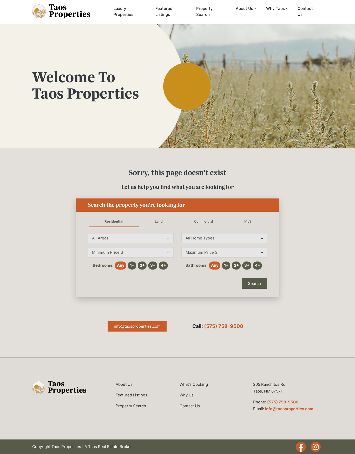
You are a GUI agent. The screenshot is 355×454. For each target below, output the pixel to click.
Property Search (204, 11)
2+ (142, 265)
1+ (132, 265)
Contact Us (305, 11)
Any (120, 265)
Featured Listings (163, 11)
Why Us (187, 395)
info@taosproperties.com (137, 326)
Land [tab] (159, 221)
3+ (152, 265)
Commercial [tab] (203, 221)
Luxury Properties (123, 11)
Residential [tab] (113, 221)
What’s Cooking (194, 384)
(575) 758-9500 (223, 326)
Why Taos (275, 8)
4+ (163, 265)
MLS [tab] (247, 221)
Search (254, 283)
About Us (244, 8)
